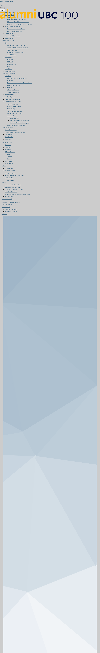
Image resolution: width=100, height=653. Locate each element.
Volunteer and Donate (9, 73)
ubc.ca (4, 214)
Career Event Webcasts (14, 111)
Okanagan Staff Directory (13, 187)
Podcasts (10, 59)
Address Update (7, 199)
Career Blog (11, 108)
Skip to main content (6, 1)
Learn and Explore (8, 40)
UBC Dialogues (12, 50)
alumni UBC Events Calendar (16, 45)
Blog (8, 66)
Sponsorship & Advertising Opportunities (17, 194)
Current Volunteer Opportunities (17, 78)
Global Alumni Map (11, 130)
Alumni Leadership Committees (14, 175)
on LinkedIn (14, 113)
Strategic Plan (9, 177)
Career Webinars (12, 104)
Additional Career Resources (16, 125)
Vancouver (8, 149)
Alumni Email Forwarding (12, 36)
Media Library (9, 57)
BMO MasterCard (16, 19)
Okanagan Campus (13, 90)
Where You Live (7, 142)
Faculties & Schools (11, 192)
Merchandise (9, 38)
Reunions (8, 139)
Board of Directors (10, 170)
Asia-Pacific (8, 161)
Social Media (9, 137)
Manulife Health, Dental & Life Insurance (19, 24)
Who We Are (9, 168)
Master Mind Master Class (15, 52)
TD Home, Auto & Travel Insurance (18, 22)
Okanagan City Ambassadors (14, 189)
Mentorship (10, 80)
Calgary (9, 154)
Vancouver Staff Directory (13, 185)
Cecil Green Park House (14, 31)
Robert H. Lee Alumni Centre (16, 29)
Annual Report (9, 180)
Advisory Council (10, 173)
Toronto (9, 156)
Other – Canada (10, 152)
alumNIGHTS (11, 55)
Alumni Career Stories (14, 106)
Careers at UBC (15, 118)
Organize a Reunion (13, 85)
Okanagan (8, 147)
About (4, 166)
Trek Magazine (7, 204)
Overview (8, 145)
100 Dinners (8, 134)
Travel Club (8, 69)
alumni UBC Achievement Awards (17, 47)
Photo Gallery (11, 64)
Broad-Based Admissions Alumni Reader (19, 83)
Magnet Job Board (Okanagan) (19, 123)
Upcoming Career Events (12, 99)
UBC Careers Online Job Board (19, 120)
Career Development (8, 97)
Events (7, 43)
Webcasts (10, 62)
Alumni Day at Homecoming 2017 (15, 132)
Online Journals (10, 33)
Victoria (9, 159)
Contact (4, 182)
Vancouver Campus (13, 92)
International (9, 163)
